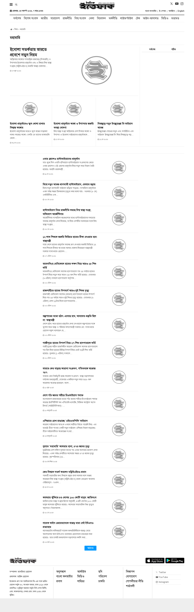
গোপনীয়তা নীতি (134, 581)
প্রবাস (59, 581)
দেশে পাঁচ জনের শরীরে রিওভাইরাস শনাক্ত (64, 395)
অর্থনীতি (113, 18)
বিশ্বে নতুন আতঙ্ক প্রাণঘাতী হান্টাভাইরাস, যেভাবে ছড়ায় (69, 184)
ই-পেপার (162, 11)
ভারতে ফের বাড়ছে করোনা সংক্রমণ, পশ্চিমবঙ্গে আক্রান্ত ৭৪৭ (69, 370)
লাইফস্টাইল (126, 18)
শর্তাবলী (130, 586)
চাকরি (101, 581)
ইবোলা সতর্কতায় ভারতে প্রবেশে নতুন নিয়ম (28, 52)
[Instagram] (182, 3)
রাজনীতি (67, 18)
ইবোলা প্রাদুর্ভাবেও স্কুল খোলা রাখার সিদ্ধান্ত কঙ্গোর (27, 125)
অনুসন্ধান (61, 571)
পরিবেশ (102, 576)
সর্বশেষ (17, 18)
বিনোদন (101, 18)
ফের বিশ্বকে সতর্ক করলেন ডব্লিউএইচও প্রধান (64, 471)
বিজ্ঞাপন (130, 571)
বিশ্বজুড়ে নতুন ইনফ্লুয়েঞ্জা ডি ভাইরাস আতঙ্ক (115, 125)
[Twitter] (171, 3)
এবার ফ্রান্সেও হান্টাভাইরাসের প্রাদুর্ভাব (61, 158)
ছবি (100, 571)
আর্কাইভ (172, 11)
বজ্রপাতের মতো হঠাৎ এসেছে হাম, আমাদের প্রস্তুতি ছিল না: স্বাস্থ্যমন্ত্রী (69, 318)
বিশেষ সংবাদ (31, 18)
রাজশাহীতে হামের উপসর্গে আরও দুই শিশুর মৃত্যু (66, 290)
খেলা (91, 18)
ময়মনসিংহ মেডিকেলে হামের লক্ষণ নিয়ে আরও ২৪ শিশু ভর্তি (69, 265)
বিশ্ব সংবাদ (80, 18)
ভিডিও (164, 18)
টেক (138, 18)
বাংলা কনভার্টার (150, 11)
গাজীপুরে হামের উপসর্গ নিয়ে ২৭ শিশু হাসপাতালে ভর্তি (69, 342)
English (181, 11)
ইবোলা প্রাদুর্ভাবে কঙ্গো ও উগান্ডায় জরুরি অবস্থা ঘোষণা (74, 125)
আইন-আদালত (150, 18)
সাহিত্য (81, 581)
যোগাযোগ (131, 576)
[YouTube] (177, 3)
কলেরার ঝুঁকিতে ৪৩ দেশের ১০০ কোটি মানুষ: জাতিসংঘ (69, 497)
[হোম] (11, 29)
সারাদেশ (55, 18)
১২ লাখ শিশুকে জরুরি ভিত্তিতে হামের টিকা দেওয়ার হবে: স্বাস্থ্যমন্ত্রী (70, 238)
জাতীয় (44, 18)
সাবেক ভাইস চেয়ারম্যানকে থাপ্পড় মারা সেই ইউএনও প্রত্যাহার (68, 525)
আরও (90, 548)
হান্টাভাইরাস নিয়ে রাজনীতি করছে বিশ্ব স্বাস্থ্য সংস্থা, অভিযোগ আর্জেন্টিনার (67, 212)
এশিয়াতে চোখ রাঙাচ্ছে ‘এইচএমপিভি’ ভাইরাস (65, 420)
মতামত (175, 18)
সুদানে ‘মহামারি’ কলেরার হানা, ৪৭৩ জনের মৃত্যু (66, 446)
